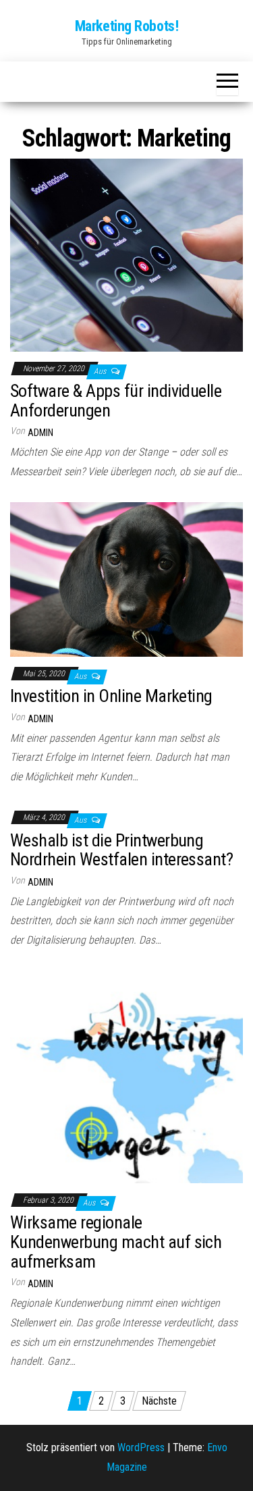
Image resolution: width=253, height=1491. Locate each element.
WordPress (141, 1447)
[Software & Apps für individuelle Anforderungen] (126, 254)
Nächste (159, 1400)
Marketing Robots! (127, 26)
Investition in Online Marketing (111, 696)
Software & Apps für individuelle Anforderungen (115, 401)
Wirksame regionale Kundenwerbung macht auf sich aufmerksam (115, 1241)
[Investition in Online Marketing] (126, 578)
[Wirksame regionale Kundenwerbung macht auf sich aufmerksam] (126, 1076)
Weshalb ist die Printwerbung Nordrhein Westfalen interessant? (121, 850)
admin (40, 432)
